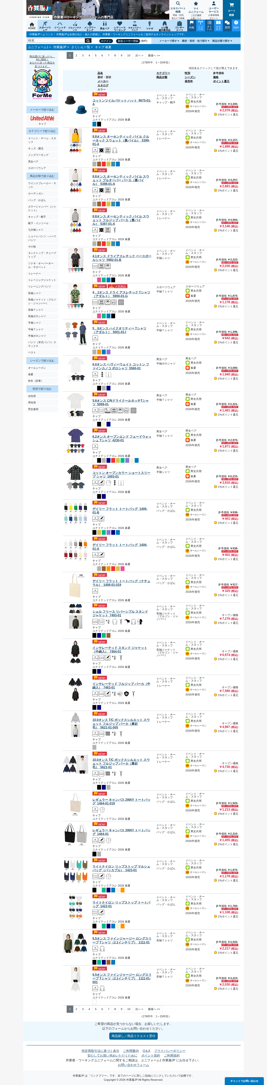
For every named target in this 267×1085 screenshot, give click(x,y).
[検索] (88, 40)
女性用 (32, 396)
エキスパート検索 (178, 13)
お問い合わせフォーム (133, 1065)
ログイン (106, 41)
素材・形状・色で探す (194, 40)
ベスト (32, 352)
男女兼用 (33, 409)
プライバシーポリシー (169, 1051)
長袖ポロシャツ (37, 316)
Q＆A (146, 1051)
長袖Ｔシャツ (35, 309)
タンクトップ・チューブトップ (42, 255)
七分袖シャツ (35, 229)
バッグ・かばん (37, 200)
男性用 (32, 402)
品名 (100, 73)
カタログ (103, 85)
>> (154, 55)
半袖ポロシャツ (37, 335)
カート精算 (232, 12)
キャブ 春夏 (103, 47)
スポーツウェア (37, 168)
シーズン (190, 77)
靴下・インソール (38, 223)
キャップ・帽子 (37, 216)
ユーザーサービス (213, 13)
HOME (32, 28)
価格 (216, 77)
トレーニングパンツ (39, 286)
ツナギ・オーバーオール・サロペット (41, 265)
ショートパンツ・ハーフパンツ (42, 238)
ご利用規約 (172, 1055)
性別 (187, 73)
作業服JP (59, 47)
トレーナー (34, 273)
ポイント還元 (221, 81)
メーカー (103, 81)
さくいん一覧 (80, 47)
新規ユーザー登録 (128, 41)
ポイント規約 (150, 1055)
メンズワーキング (38, 154)
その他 (32, 246)
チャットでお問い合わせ (244, 1081)
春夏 (30, 374)
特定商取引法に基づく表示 (100, 1051)
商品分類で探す (221, 40)
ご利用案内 (131, 1051)
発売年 (189, 81)
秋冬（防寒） (35, 380)
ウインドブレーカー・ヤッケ (42, 185)
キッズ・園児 (35, 148)
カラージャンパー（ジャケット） (42, 208)
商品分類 (161, 77)
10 (128, 55)
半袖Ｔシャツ (35, 329)
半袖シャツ (34, 322)
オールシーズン (37, 367)
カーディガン (35, 193)
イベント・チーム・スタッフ (42, 140)
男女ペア (33, 161)
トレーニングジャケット (42, 280)
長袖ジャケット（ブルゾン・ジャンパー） (42, 301)
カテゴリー (163, 73)
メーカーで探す (168, 40)
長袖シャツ (34, 293)
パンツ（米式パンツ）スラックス (42, 344)
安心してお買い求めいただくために (112, 1055)
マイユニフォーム (196, 13)
